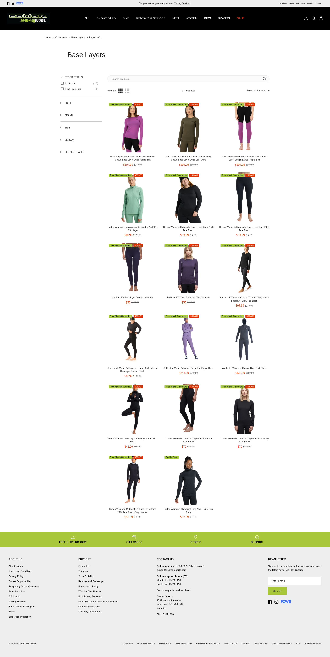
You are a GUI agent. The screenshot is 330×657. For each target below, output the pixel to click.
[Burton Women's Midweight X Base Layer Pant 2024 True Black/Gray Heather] (132, 479)
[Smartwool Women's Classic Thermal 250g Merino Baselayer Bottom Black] (132, 338)
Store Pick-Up (85, 576)
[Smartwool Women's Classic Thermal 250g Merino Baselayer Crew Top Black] (244, 268)
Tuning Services (182, 3)
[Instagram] (13, 3)
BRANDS (224, 18)
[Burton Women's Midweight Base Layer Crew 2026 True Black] (188, 197)
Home (48, 37)
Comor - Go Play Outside (25, 643)
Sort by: (257, 90)
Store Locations (17, 591)
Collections (61, 37)
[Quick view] (154, 149)
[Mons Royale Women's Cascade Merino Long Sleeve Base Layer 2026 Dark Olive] (188, 127)
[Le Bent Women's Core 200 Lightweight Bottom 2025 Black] (188, 409)
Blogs (12, 611)
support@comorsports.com (171, 569)
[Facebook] (8, 3)
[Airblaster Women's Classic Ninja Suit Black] (244, 338)
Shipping (83, 571)
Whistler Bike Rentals (89, 591)
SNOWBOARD (106, 18)
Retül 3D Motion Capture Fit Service (98, 601)
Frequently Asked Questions (24, 586)
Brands (310, 3)
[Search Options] (266, 78)
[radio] (120, 91)
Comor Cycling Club (89, 606)
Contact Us (84, 566)
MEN (175, 18)
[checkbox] (80, 83)
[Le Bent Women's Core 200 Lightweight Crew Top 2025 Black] (244, 409)
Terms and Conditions (20, 571)
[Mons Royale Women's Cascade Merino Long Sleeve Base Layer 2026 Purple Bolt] (132, 127)
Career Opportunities (20, 581)
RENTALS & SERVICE (150, 18)
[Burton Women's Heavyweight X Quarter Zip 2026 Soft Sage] (132, 197)
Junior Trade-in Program (22, 606)
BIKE (126, 18)
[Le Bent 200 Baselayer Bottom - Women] (132, 268)
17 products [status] (188, 90)
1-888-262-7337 (184, 566)
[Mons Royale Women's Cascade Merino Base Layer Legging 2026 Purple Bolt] (244, 127)
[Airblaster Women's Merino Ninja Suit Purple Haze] (188, 338)
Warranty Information (89, 611)
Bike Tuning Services (89, 596)
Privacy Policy (16, 576)
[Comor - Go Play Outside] (28, 18)
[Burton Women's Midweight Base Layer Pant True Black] (132, 409)
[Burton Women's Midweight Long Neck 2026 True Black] (188, 479)
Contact (319, 3)
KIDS (207, 18)
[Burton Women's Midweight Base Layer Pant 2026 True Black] (244, 197)
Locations (283, 3)
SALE (240, 18)
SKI (87, 18)
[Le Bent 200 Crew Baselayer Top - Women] (188, 268)
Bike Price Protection (20, 616)
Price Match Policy (88, 586)
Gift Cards (300, 3)
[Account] (305, 18)
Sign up (277, 591)
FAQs (291, 3)
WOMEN (191, 18)
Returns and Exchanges (91, 581)
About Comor (16, 566)
